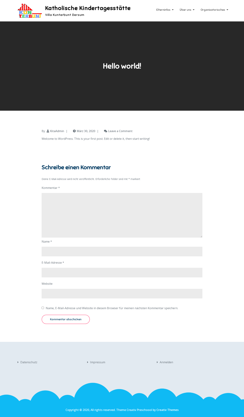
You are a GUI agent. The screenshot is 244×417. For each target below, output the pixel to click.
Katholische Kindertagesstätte (88, 8)
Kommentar (51, 188)
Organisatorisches (213, 10)
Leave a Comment (120, 131)
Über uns (185, 10)
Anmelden (166, 362)
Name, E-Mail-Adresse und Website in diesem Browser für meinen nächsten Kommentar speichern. (112, 308)
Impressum (97, 362)
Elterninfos (163, 10)
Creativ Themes (167, 410)
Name (47, 241)
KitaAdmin (57, 131)
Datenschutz (28, 362)
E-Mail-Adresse (53, 263)
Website (47, 284)
